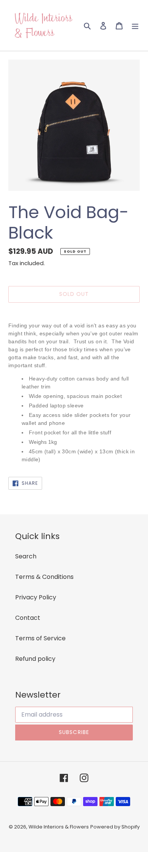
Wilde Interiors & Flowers (58, 826)
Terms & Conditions (44, 576)
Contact (27, 617)
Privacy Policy (35, 597)
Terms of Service (40, 638)
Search (25, 556)
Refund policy (35, 658)
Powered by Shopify (115, 826)
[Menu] (135, 25)
